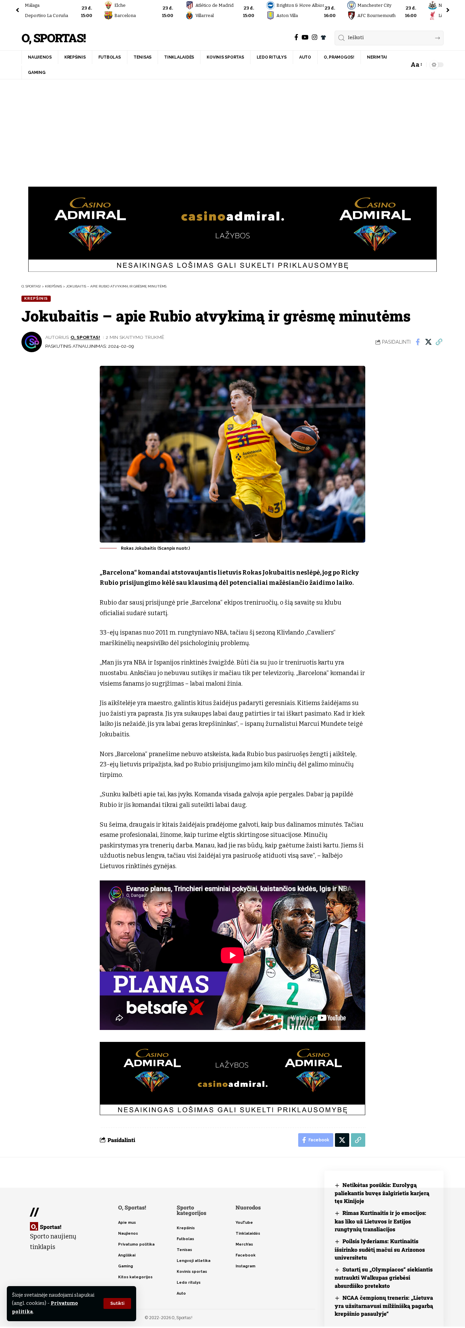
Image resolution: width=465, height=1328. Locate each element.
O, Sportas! (53, 38)
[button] (117, 1303)
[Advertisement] (232, 130)
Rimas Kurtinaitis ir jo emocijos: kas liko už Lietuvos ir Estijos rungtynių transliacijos (380, 1221)
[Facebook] (296, 37)
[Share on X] (428, 342)
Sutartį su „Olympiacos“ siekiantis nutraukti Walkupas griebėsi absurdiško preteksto (384, 1277)
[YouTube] (305, 37)
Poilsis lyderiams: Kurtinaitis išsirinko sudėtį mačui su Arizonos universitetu (380, 1249)
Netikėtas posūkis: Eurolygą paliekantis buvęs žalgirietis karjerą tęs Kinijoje (382, 1193)
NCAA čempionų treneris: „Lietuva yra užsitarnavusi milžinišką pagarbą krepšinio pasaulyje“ (384, 1305)
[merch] (323, 37)
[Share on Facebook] (417, 342)
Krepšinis (36, 298)
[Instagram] (314, 37)
